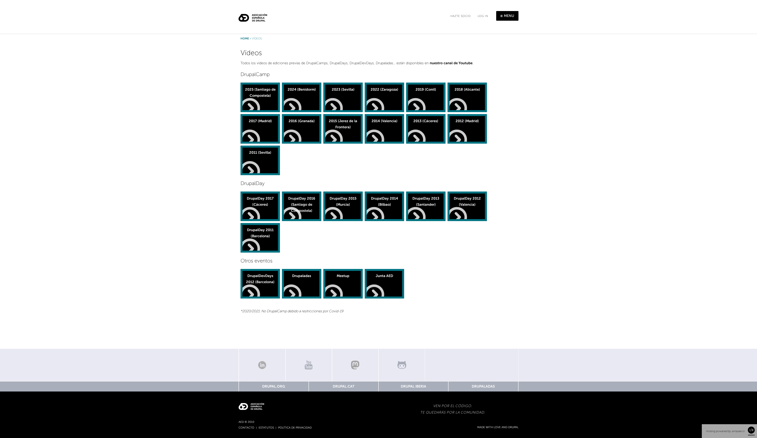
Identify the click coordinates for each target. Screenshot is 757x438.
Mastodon (355, 365)
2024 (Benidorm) (302, 89)
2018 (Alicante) (467, 89)
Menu (509, 16)
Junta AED (384, 276)
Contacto (246, 428)
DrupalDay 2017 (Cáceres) (260, 201)
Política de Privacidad (295, 428)
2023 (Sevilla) (343, 89)
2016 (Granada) (302, 121)
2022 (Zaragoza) (384, 89)
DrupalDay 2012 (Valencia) (467, 201)
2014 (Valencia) (384, 121)
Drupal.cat (343, 386)
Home (245, 38)
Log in (483, 16)
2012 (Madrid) (467, 121)
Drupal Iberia (413, 386)
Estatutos (266, 428)
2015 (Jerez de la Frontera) (343, 124)
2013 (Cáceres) (425, 121)
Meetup (343, 276)
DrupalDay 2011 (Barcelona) (260, 233)
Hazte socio (460, 16)
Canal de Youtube (309, 365)
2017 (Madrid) (260, 121)
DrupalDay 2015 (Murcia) (343, 201)
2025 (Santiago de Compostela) (260, 92)
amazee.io (738, 431)
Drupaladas (301, 276)
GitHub (402, 365)
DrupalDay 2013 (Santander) (425, 201)
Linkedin (262, 365)
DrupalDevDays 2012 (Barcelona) (260, 279)
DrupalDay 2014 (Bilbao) (384, 201)
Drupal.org (273, 386)
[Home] (253, 16)
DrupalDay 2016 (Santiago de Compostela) (301, 204)
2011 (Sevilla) (260, 152)
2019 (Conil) (426, 89)
